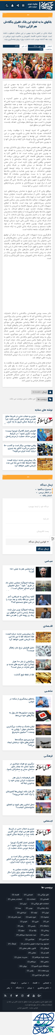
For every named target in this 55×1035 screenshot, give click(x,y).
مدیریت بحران (21, 957)
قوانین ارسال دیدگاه (37, 542)
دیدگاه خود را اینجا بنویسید (38, 506)
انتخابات (31, 899)
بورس (29, 908)
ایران (23, 903)
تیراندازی (21, 912)
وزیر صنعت (43, 970)
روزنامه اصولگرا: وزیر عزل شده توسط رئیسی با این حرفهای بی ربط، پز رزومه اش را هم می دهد (20, 612)
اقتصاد (15, 895)
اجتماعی (28, 895)
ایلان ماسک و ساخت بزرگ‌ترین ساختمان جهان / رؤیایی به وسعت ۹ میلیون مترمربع (20, 729)
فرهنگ (12, 944)
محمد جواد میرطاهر (40, 957)
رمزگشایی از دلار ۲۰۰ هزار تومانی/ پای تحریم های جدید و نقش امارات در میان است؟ (20, 664)
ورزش (23, 966)
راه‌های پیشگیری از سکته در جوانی (22, 700)
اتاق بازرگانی (43, 895)
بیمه (18, 908)
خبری (35, 921)
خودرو (23, 921)
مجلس (32, 953)
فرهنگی (45, 948)
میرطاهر (32, 961)
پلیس (30, 970)
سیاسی (45, 935)
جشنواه (45, 917)
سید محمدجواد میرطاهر (26, 935)
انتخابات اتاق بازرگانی (40, 903)
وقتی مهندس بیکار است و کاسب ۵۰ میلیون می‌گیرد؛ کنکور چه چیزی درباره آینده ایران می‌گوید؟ (20, 448)
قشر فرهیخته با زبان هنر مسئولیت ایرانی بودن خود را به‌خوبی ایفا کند (21, 780)
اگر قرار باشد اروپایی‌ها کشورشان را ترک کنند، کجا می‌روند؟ (20, 793)
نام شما (46, 519)
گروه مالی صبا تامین (40, 975)
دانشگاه (44, 926)
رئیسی (31, 926)
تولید (34, 912)
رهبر (20, 926)
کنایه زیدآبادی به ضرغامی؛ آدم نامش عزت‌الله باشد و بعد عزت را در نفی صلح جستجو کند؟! (20, 599)
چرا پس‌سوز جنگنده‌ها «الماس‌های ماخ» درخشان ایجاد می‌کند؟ (20, 742)
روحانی (45, 930)
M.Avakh (36, 392)
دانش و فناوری (43, 987)
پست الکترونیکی (43, 531)
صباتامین (29, 939)
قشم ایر (45, 953)
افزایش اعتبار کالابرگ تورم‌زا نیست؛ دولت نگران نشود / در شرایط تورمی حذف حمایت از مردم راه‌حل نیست (20, 435)
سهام (21, 930)
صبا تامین (44, 939)
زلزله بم (32, 930)
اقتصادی (44, 899)
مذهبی (45, 961)
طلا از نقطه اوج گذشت (24, 674)
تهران (45, 912)
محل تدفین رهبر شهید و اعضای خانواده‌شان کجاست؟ (20, 806)
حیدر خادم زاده (14, 917)
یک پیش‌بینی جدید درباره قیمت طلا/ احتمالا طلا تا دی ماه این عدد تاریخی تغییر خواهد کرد (21, 462)
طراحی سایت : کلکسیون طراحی (27, 1008)
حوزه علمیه (31, 917)
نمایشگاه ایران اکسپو (40, 966)
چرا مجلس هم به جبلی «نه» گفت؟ (22, 570)
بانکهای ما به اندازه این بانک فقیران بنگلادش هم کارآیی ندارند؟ (27, 24)
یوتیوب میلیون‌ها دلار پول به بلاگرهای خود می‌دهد (21, 714)
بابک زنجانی (43, 908)
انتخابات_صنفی (15, 899)
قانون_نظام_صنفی (27, 948)
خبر (46, 921)
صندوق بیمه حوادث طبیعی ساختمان (35, 944)
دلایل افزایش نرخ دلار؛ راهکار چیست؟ (21, 649)
